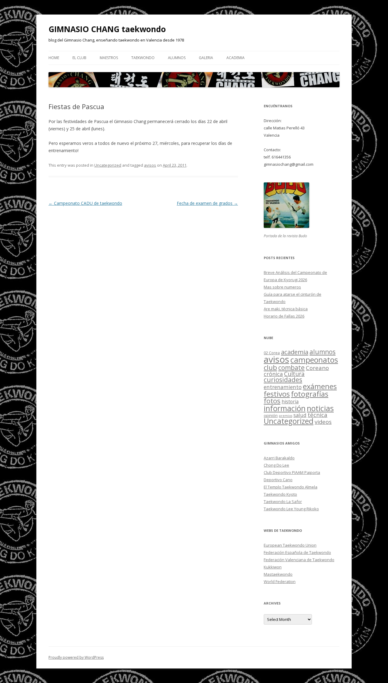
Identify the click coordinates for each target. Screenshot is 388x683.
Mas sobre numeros (282, 287)
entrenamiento (283, 387)
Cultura (294, 374)
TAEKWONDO (143, 57)
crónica (273, 374)
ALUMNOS (177, 57)
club (270, 367)
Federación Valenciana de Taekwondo (299, 559)
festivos (277, 394)
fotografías (309, 394)
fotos (272, 400)
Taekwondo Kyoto (280, 494)
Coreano (317, 367)
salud (299, 414)
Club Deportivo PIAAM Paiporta (292, 472)
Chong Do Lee (276, 465)
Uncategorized (107, 165)
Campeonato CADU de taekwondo (85, 203)
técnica (317, 414)
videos (323, 421)
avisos (150, 165)
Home (53, 57)
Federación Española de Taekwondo (297, 552)
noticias (320, 408)
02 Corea (272, 352)
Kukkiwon (273, 567)
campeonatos (314, 360)
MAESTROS (109, 57)
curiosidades (283, 379)
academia (235, 57)
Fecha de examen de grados (207, 203)
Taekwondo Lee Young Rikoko (291, 508)
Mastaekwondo (278, 574)
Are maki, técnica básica (286, 309)
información (285, 408)
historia (290, 401)
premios (285, 416)
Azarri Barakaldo (279, 458)
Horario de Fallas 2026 (284, 316)
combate (291, 367)
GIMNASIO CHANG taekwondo (107, 29)
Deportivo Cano (278, 479)
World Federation (280, 581)
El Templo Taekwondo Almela (290, 487)
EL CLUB (79, 57)
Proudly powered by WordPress (76, 657)
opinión (271, 415)
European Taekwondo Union (290, 545)
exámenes (320, 386)
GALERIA (206, 57)
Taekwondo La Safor (283, 501)
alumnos (322, 352)
